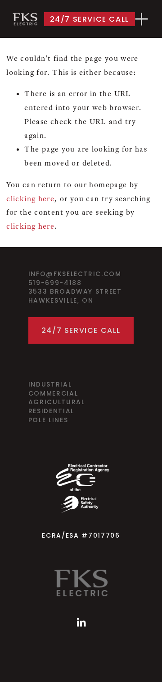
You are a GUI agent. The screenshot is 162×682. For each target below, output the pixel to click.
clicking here (30, 198)
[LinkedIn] (81, 622)
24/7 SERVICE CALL (89, 19)
